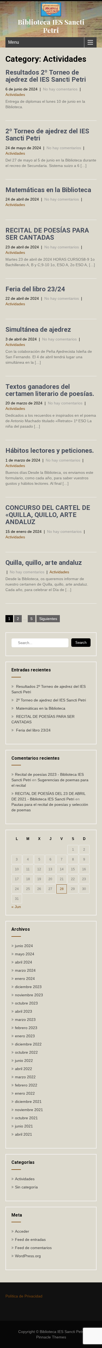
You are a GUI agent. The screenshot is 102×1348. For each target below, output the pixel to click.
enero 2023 (25, 1036)
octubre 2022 (26, 1052)
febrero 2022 (26, 1085)
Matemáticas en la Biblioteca (48, 190)
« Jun (16, 906)
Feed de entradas (30, 1239)
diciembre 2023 (28, 987)
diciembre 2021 (28, 1101)
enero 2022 (25, 1093)
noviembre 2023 (29, 995)
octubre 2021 (26, 1118)
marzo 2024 (25, 970)
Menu (13, 42)
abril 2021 (23, 1134)
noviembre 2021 (29, 1110)
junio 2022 (24, 1060)
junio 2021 (24, 1126)
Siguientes (48, 618)
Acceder (22, 1231)
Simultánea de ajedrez (38, 329)
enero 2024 (25, 978)
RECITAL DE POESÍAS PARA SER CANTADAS (47, 234)
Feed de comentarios (33, 1248)
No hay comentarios (60, 89)
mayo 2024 (24, 954)
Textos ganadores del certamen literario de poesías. (49, 390)
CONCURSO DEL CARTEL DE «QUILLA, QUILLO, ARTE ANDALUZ (47, 515)
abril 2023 (23, 1011)
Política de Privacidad (23, 1296)
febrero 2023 (26, 1028)
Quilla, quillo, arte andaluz (43, 562)
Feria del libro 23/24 (35, 289)
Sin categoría (26, 1187)
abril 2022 (23, 1069)
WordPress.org (28, 1256)
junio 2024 (24, 946)
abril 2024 (23, 962)
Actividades (15, 94)
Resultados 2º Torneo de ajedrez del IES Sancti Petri (45, 76)
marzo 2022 (25, 1077)
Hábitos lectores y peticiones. (49, 450)
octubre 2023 (26, 1003)
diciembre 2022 (28, 1044)
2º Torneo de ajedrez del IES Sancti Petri (47, 134)
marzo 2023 (25, 1019)
